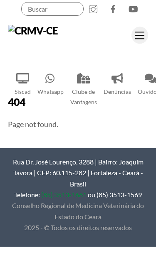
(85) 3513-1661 (64, 195)
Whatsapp (50, 91)
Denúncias (117, 91)
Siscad (23, 91)
